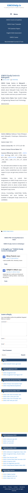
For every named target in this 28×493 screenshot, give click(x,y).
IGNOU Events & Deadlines (14, 20)
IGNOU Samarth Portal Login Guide (12, 364)
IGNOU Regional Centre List (10, 476)
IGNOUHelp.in (14, 5)
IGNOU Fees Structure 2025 (10, 457)
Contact (16, 487)
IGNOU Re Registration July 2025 (11, 463)
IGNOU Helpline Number (9, 474)
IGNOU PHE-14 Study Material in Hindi (14, 238)
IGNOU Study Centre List (9, 478)
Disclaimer (22, 487)
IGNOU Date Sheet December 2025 (12, 394)
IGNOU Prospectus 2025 (9, 461)
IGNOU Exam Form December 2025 (12, 398)
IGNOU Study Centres (8, 231)
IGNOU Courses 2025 (8, 441)
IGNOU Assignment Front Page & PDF (12, 374)
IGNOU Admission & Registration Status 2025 (14, 452)
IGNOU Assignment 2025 (9, 373)
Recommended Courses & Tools (14, 42)
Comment (4, 321)
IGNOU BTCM (12, 157)
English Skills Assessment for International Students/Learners (14, 33)
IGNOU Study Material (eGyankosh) (12, 385)
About (4, 487)
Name (3, 338)
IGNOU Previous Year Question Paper (12, 383)
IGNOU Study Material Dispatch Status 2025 (14, 465)
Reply (5, 264)
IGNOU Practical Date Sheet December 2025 (14, 459)
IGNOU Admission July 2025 (10, 439)
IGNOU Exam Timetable (14, 24)
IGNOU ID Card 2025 (8, 443)
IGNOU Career (14, 37)
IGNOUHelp (15, 79)
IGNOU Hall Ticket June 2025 (10, 400)
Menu (16, 14)
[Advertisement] (14, 59)
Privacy (10, 487)
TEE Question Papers (14, 28)
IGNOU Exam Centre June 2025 (11, 396)
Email (3, 344)
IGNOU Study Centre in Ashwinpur (14, 244)
